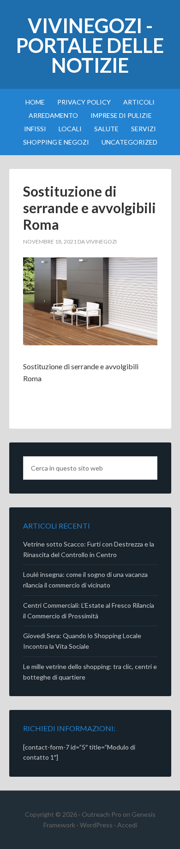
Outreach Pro (101, 814)
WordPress (96, 825)
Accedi (127, 825)
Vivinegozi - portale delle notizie (90, 45)
